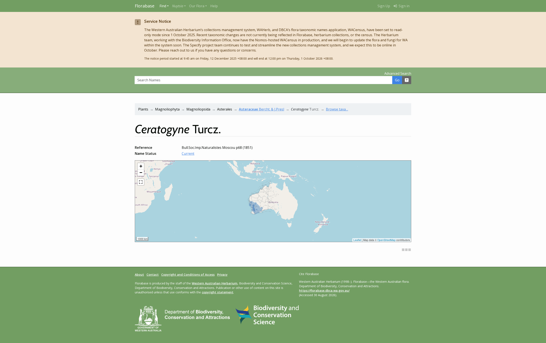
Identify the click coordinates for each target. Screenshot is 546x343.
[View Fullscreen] (141, 182)
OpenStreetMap (386, 240)
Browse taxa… (337, 109)
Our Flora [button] (196, 6)
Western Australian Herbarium (214, 283)
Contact (153, 275)
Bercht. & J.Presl (261, 109)
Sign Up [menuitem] (384, 6)
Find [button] (163, 6)
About (139, 275)
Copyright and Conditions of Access (188, 275)
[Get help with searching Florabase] (406, 80)
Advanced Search (397, 73)
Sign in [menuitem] (404, 6)
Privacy (222, 275)
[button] (178, 6)
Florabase (144, 6)
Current (188, 153)
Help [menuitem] (214, 6)
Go (397, 80)
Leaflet (357, 240)
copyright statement (217, 292)
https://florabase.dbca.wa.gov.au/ (324, 290)
